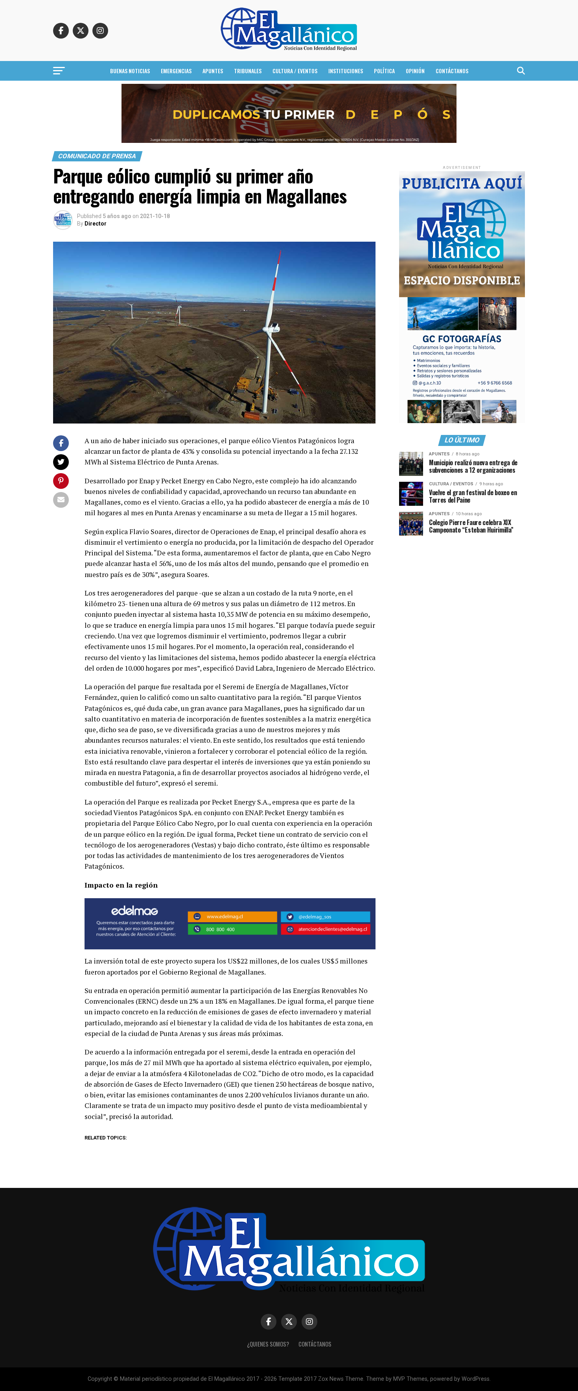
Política (384, 71)
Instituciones (345, 71)
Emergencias (176, 71)
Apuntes (212, 71)
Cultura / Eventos (294, 71)
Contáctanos (452, 71)
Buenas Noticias (130, 71)
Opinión (415, 71)
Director (96, 223)
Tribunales (247, 71)
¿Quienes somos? (268, 1344)
